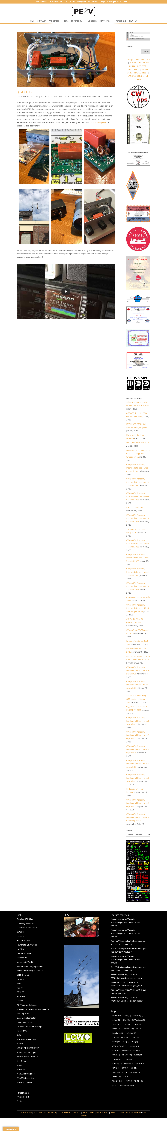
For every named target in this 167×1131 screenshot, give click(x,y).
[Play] (65, 291)
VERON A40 (117, 1081)
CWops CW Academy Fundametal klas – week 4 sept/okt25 (137, 749)
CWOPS (20, 932)
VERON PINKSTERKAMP (28, 1048)
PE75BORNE (121, 21)
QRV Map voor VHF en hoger (30, 1026)
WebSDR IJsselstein (25, 1078)
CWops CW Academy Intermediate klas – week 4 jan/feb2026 (137, 543)
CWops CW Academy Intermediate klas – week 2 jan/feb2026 (137, 572)
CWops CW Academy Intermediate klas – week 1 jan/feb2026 (137, 586)
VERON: (135, 76)
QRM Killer (24, 92)
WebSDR (21, 1069)
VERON (20, 1043)
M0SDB (116, 1042)
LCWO (135, 1037)
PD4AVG (127, 1055)
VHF (129, 1081)
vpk (114, 1085)
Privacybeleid (23, 1096)
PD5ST (138, 1055)
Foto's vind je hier (99, 122)
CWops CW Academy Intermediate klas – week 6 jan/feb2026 (137, 496)
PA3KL (137, 1050)
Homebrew (117, 1033)
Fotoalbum (76, 21)
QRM (60, 96)
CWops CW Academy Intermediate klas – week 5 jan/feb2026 (137, 518)
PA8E (19, 983)
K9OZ (124, 1037)
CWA (131, 21)
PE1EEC (20, 992)
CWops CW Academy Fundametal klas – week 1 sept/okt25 (137, 803)
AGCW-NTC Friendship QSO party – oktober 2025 (136, 699)
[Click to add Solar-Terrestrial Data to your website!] (138, 901)
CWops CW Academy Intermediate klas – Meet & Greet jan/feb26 (137, 608)
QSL (133, 1068)
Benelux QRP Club (25, 919)
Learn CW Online (24, 953)
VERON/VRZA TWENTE (27, 1056)
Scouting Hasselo (133, 1072)
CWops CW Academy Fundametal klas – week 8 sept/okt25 (137, 670)
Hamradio (128, 1029)
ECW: (141, 66)
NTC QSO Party (119, 1046)
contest (116, 1020)
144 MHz (138, 1016)
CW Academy (138, 1020)
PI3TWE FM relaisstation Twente (33, 1009)
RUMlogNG (22, 1030)
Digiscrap (21, 936)
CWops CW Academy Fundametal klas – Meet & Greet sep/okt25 (138, 817)
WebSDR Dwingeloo (26, 1073)
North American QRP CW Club (30, 970)
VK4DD (138, 1081)
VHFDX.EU (21, 1060)
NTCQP (136, 1042)
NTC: (145, 59)
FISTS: (64, 1112)
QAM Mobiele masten (26, 1018)
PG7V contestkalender (27, 1005)
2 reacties (107, 96)
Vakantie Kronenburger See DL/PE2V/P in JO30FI (125, 922)
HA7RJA (20, 949)
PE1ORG (21, 996)
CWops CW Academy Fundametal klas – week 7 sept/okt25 (137, 684)
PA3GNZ (20, 979)
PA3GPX (126, 1050)
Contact (41, 21)
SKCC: (134, 69)
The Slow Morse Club (26, 1039)
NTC (126, 1042)
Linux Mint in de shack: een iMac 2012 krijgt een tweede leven (138, 453)
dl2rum (137, 1024)
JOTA (66, 21)
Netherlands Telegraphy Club (30, 966)
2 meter (116, 1016)
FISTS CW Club (23, 940)
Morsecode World (25, 962)
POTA (115, 1068)
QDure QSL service (25, 1022)
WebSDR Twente (24, 1082)
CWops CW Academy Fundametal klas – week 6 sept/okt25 (137, 720)
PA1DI (115, 1050)
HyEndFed (131, 1033)
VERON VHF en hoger (26, 1052)
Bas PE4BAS (116, 967)
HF (55, 96)
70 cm (127, 1016)
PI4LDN (140, 1063)
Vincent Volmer (30, 96)
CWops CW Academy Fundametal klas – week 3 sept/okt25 (137, 763)
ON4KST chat (23, 975)
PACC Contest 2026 (135, 507)
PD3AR (20, 987)
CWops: (133, 59)
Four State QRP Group (27, 944)
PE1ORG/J (117, 1063)
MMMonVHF (22, 957)
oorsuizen (134, 1046)
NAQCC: (141, 72)
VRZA (19, 1065)
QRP (125, 1068)
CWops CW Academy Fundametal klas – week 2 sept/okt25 (137, 777)
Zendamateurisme (91, 96)
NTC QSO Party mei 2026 (137, 442)
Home (31, 21)
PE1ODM (116, 1059)
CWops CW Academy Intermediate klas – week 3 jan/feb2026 (137, 557)
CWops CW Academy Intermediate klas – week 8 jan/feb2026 (137, 467)
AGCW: (135, 62)
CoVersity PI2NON (25, 923)
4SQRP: (102, 1112)
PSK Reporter (23, 1013)
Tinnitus (116, 1077)
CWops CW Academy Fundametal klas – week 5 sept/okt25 (137, 735)
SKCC (19, 1035)
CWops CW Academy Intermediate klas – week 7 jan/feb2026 (137, 482)
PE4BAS (20, 1000)
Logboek (92, 21)
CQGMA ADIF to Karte (27, 927)
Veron (78, 96)
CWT (127, 1024)
